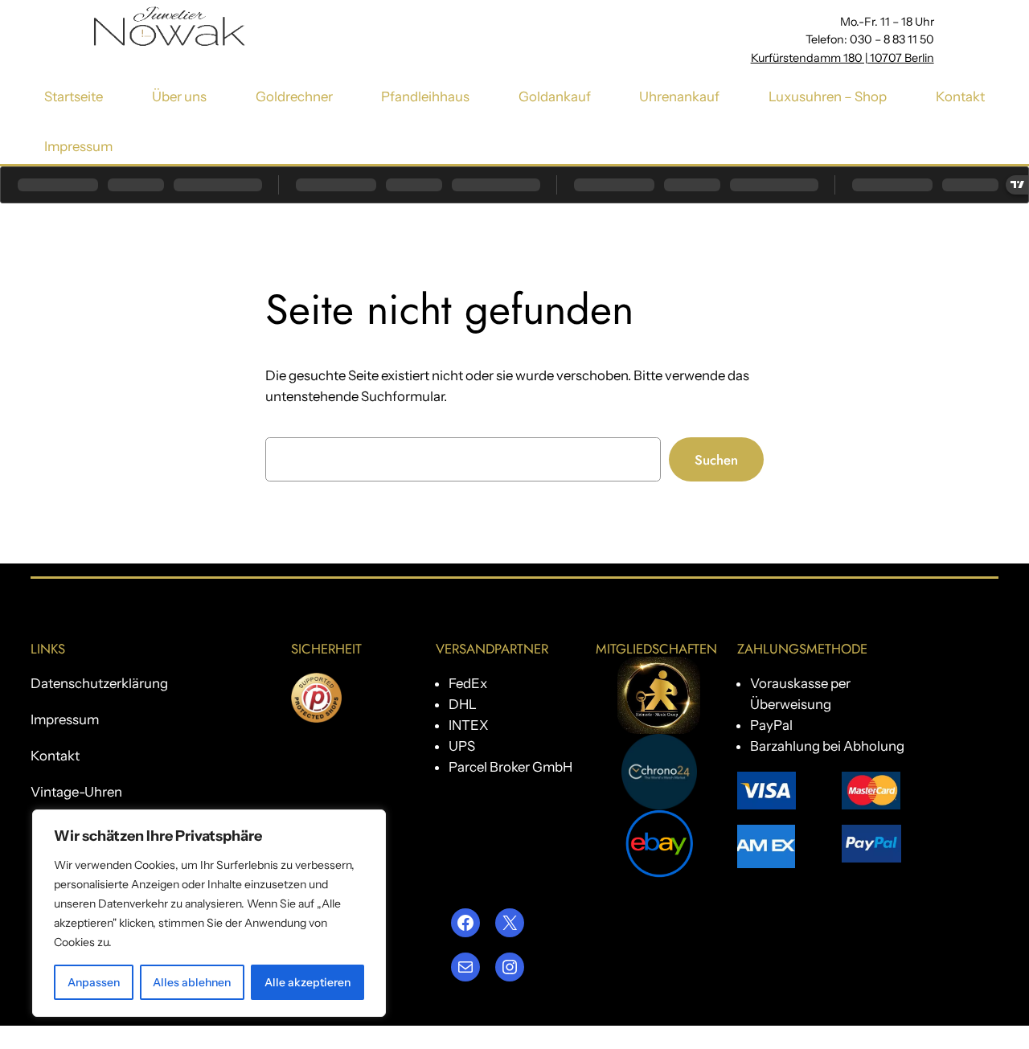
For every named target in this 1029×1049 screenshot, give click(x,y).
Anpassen (94, 982)
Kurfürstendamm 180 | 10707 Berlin (842, 58)
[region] (209, 913)
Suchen (716, 459)
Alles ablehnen (192, 982)
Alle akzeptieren (307, 982)
